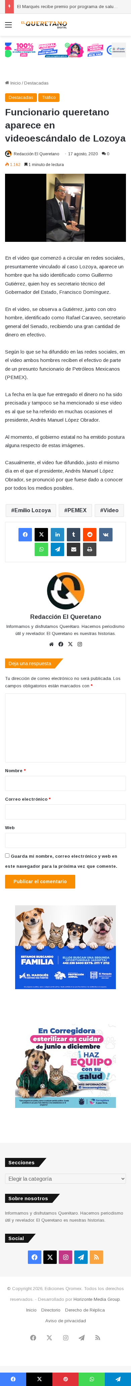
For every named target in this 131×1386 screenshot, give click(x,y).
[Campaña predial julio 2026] (65, 49)
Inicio (15, 83)
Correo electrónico (28, 799)
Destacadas (36, 83)
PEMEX (77, 510)
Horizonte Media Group (97, 1299)
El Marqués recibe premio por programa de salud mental (74, 6)
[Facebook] (25, 534)
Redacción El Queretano (36, 154)
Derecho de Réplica (85, 1310)
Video (111, 510)
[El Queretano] (44, 24)
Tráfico (49, 97)
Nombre (15, 770)
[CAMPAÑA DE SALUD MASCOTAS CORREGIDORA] (65, 1106)
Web (9, 827)
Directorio (50, 1310)
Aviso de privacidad (65, 1320)
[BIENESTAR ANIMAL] (65, 987)
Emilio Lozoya (32, 510)
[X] (41, 534)
